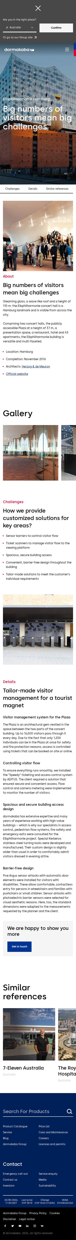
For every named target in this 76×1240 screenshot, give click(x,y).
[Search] (69, 1111)
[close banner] (38, 8)
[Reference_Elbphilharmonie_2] (30, 453)
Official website (17, 374)
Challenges (12, 188)
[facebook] (5, 1226)
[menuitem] (19, 49)
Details (32, 188)
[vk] (42, 1226)
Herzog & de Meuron (36, 366)
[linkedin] (27, 1226)
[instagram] (34, 1226)
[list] (38, 453)
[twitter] (12, 1226)
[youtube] (20, 1226)
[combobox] (20, 28)
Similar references (57, 188)
